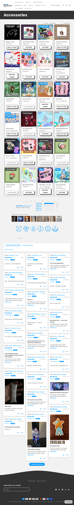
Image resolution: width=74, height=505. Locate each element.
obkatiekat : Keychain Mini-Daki (61, 99)
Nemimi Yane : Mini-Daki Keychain (14, 372)
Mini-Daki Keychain (28, 184)
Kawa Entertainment (13, 501)
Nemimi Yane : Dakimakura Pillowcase (57, 313)
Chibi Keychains (60, 69)
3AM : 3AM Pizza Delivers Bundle (14, 273)
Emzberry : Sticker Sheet (16, 290)
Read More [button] (53, 269)
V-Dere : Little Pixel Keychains (44, 69)
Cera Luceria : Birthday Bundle (36, 292)
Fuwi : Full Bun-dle (59, 295)
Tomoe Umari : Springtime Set (56, 357)
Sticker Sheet (10, 128)
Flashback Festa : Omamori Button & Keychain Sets (28, 69)
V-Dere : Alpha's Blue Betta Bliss (35, 375)
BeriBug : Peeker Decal (38, 357)
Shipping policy (50, 501)
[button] (28, 2)
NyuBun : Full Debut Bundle (57, 278)
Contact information (60, 501)
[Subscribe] (27, 489)
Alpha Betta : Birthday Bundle (13, 311)
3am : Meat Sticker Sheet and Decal (44, 99)
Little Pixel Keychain (61, 42)
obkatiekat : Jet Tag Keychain (45, 185)
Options (29, 47)
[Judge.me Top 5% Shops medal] (55, 229)
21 (42, 201)
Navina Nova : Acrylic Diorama (35, 415)
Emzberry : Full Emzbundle (11, 256)
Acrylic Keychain (27, 155)
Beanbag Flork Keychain (10, 69)
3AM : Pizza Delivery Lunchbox (58, 256)
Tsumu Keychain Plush (60, 156)
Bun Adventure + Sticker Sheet (27, 99)
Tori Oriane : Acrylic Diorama (13, 329)
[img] (23, 206)
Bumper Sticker (10, 42)
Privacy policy (34, 501)
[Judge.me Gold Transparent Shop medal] (41, 229)
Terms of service (42, 501)
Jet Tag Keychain (27, 128)
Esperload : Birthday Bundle (58, 375)
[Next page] (46, 201)
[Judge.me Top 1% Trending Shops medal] (48, 229)
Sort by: (46, 23)
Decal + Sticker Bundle (10, 156)
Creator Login (31, 481)
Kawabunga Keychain (45, 128)
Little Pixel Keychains (29, 42)
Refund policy (26, 501)
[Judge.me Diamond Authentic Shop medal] (19, 229)
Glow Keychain (10, 99)
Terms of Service (41, 481)
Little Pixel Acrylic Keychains (44, 42)
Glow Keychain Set (44, 155)
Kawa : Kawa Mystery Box (13, 346)
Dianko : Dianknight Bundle (35, 333)
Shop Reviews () (27, 245)
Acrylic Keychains (61, 184)
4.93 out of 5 (27, 206)
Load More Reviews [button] (37, 464)
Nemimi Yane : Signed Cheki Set (35, 392)
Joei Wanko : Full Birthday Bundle (34, 256)
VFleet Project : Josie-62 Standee (36, 314)
